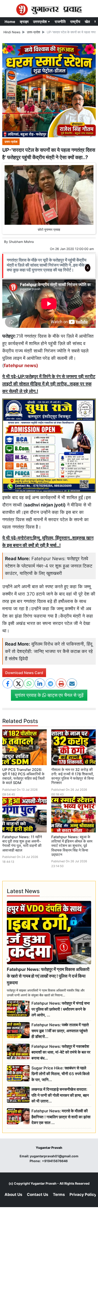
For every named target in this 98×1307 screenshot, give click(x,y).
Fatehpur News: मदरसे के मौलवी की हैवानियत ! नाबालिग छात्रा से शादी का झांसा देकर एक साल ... (60, 1117)
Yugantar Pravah (44, 1183)
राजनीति (60, 21)
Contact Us (37, 1194)
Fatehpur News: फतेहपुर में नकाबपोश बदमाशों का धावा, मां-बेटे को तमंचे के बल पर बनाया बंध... (60, 1052)
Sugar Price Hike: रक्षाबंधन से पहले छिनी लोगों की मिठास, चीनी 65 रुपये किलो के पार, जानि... (60, 1074)
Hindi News (11, 32)
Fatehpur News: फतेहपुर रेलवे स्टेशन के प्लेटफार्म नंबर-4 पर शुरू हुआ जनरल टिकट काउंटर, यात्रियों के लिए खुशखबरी (48, 566)
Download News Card (24, 672)
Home (10, 21)
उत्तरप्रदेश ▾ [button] (41, 21)
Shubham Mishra (21, 242)
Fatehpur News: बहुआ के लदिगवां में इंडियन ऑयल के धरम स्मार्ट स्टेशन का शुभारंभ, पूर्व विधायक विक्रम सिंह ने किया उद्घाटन (71, 846)
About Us (13, 1194)
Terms (59, 1194)
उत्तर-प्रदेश (33, 32)
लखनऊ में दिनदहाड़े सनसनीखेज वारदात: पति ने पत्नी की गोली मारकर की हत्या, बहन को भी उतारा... (60, 1095)
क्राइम (24, 21)
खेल (87, 21)
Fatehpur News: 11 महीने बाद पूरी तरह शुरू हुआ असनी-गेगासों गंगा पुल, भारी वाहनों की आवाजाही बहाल (22, 843)
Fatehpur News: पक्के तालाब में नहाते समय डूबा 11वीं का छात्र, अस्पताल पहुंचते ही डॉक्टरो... (60, 1031)
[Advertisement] (49, 335)
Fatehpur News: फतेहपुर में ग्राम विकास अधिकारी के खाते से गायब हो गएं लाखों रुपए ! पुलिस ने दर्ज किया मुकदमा (48, 976)
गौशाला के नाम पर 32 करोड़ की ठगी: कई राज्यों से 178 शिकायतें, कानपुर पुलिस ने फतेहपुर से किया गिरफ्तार (72, 776)
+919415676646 (55, 1161)
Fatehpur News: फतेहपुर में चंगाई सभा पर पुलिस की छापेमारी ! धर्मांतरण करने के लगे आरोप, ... (60, 1009)
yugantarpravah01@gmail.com (54, 1156)
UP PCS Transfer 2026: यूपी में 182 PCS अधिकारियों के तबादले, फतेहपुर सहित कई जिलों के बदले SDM (23, 776)
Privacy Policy (83, 1194)
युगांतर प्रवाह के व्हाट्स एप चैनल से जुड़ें (49, 695)
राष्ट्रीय (75, 21)
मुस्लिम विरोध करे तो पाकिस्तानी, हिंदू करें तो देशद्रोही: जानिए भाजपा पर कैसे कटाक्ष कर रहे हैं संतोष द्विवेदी (49, 651)
